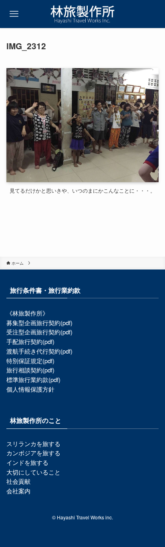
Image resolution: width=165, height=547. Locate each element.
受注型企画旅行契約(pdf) (39, 332)
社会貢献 (18, 481)
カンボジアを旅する (33, 452)
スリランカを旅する (33, 443)
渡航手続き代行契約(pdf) (39, 351)
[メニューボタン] (14, 14)
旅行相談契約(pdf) (30, 370)
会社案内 (18, 491)
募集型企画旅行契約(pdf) (39, 322)
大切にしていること (33, 472)
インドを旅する (27, 462)
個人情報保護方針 (30, 389)
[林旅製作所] (82, 14)
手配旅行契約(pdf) (30, 341)
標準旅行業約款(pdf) (33, 379)
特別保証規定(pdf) (30, 360)
